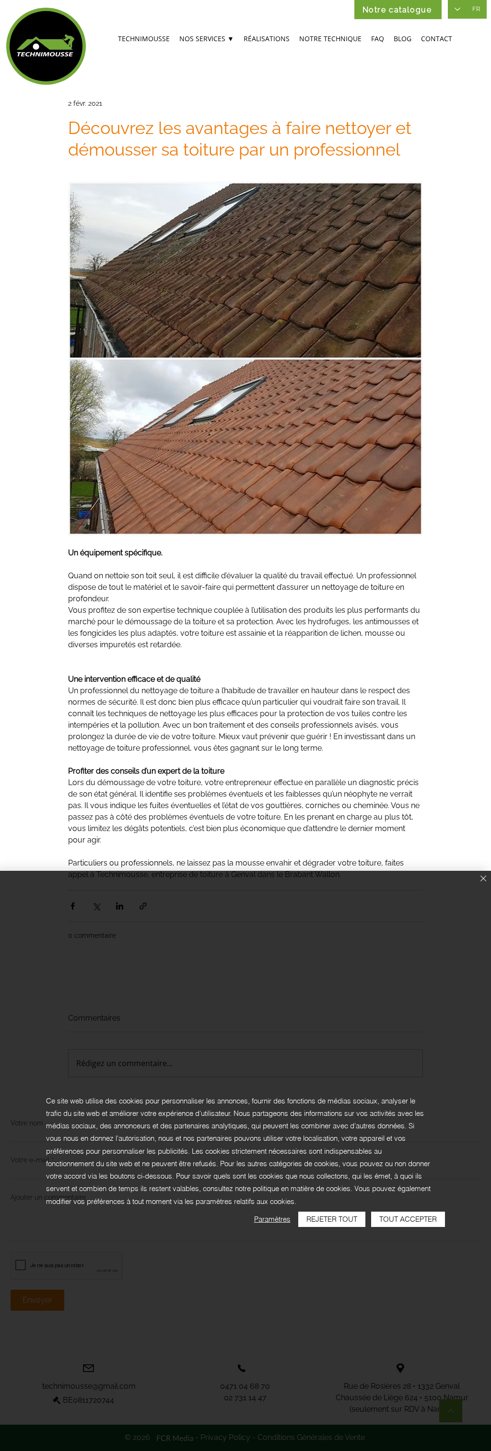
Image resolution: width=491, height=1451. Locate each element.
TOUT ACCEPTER (408, 1219)
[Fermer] (483, 879)
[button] (206, 39)
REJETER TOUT (331, 1219)
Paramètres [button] (272, 1219)
